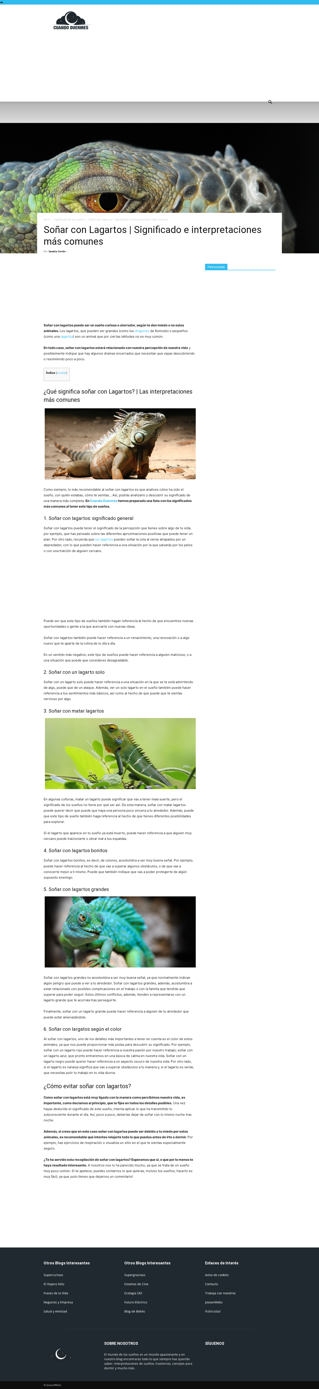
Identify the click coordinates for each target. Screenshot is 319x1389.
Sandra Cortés (57, 251)
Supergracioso (134, 1275)
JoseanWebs (214, 1302)
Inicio (47, 219)
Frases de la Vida (56, 1293)
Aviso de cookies (217, 1275)
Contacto (211, 1284)
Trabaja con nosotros (220, 1293)
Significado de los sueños (69, 219)
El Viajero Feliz (54, 1284)
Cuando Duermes (103, 501)
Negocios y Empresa (58, 1302)
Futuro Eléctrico (135, 1302)
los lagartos (104, 539)
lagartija (67, 336)
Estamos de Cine (136, 1284)
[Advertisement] (196, 20)
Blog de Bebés (134, 1311)
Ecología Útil (133, 1293)
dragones (142, 331)
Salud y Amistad (55, 1311)
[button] (270, 103)
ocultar (61, 373)
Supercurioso (53, 1275)
